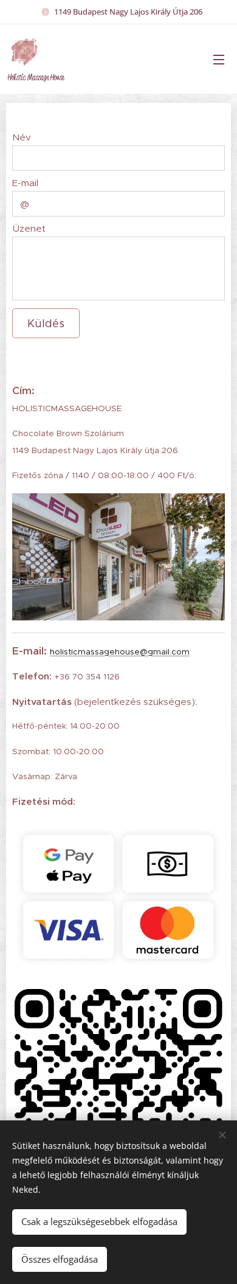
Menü (219, 59)
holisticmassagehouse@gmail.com (120, 652)
